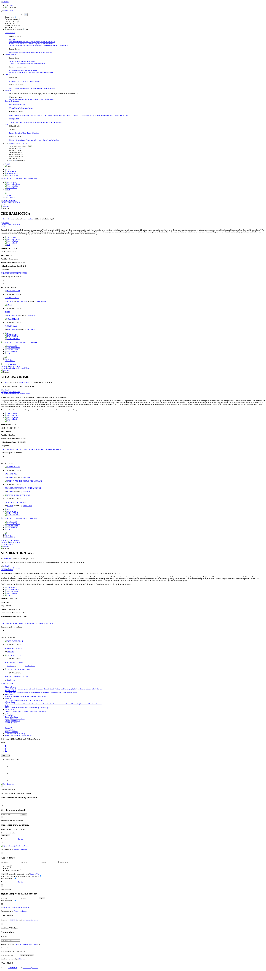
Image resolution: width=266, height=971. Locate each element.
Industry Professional (12, 870)
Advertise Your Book (97, 115)
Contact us (8, 713)
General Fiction (14, 61)
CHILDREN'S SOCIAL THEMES (12, 623)
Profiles (11, 70)
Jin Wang (10, 301)
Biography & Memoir (40, 43)
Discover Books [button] (10, 687)
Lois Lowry (7, 559)
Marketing (29, 108)
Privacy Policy (10, 715)
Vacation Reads (47, 52)
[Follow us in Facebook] (5, 746)
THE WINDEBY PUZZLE (14, 662)
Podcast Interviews (11, 25)
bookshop (9, 368)
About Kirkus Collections (30, 133)
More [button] (7, 124)
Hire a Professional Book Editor (15, 704)
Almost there (5, 835)
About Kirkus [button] (9, 709)
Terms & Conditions (11, 717)
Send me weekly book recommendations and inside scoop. (20, 876)
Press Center (29, 711)
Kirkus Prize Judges (39, 696)
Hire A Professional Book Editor (19, 115)
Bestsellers (12, 52)
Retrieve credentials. (20, 849)
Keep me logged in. (7, 878)
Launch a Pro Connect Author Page (68, 704)
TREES (7, 312)
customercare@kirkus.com (30, 920)
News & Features (11, 21)
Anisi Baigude (41, 301)
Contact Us (8, 728)
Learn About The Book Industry (91, 704)
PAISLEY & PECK (11, 474)
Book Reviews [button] (10, 33)
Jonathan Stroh (30, 666)
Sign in (4, 874)
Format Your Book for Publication (58, 115)
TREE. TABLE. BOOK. (13, 648)
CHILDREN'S (10, 197)
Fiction (19, 42)
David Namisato (24, 382)
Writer (7, 868)
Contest (19, 711)
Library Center (14, 119)
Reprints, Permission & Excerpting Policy (12, 721)
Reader (7, 866)
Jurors (39, 81)
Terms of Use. (34, 874)
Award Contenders (31, 88)
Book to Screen (14, 72)
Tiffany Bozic (31, 315)
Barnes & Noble (18, 368)
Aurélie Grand (27, 506)
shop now (4, 202)
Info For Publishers (39, 711)
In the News (23, 72)
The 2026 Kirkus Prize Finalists (26, 179)
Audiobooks (13, 42)
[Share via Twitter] (11, 186)
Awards (24, 70)
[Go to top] (5, 755)
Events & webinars (55, 122)
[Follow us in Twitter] (6, 748)
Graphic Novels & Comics (38, 45)
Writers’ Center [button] (10, 702)
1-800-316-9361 (12, 920)
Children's (64, 45)
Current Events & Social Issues (19, 45)
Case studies (26, 122)
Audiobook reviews (11, 19)
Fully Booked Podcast (46, 72)
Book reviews (10, 17)
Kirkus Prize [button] (9, 694)
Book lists (19, 52)
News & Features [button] (10, 54)
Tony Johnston (8, 219)
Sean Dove (26, 491)
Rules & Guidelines (43, 88)
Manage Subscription (40, 99)
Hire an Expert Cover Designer (80, 115)
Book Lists (15, 693)
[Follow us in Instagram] (5, 750)
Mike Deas (26, 477)
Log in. (20, 839)
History (50, 43)
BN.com (27, 368)
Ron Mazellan (28, 219)
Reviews (8, 195)
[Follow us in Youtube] (6, 752)
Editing (16, 108)
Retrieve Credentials (27, 955)
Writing (11, 108)
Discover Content (15, 140)
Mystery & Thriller (32, 63)
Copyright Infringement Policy (15, 719)
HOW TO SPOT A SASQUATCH (16, 502)
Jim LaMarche (31, 329)
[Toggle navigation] (1, 11)
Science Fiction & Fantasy (17, 43)
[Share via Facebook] (12, 184)
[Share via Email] (11, 188)
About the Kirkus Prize (29, 81)
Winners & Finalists (15, 81)
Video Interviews (11, 23)
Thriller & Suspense (28, 42)
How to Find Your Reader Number (27, 944)
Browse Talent (26, 140)
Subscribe (50, 99)
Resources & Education (17, 104)
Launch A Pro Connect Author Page (116, 115)
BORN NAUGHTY (12, 298)
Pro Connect (9, 27)
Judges (52, 88)
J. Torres (6, 382)
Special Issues (22, 99)
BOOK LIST (11, 179)
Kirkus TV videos (63, 693)
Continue (23, 814)
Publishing (22, 108)
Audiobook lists (28, 52)
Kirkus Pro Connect (30, 707)
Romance (52, 42)
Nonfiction (29, 43)
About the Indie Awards (17, 88)
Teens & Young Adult (54, 45)
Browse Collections (15, 133)
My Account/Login (43, 707)
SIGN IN (12, 5)
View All (12, 40)
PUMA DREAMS (11, 326)
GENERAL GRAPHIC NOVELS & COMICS (45, 449)
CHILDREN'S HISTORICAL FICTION (14, 273)
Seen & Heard (32, 70)
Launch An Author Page (51, 140)
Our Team (13, 711)
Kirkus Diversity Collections (14, 707)
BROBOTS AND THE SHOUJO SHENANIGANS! (23, 488)
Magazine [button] (8, 90)
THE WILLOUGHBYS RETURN (16, 676)
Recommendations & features (39, 122)
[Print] (7, 190)
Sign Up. (22, 959)
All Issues (30, 99)
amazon (3, 204)
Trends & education (15, 122)
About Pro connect (37, 140)
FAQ (23, 711)
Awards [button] (7, 74)
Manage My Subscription (28, 700)
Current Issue (13, 99)
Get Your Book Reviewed (38, 115)
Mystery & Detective (42, 42)
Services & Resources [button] (12, 101)
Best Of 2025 (37, 52)
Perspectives (18, 70)
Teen (28, 61)
